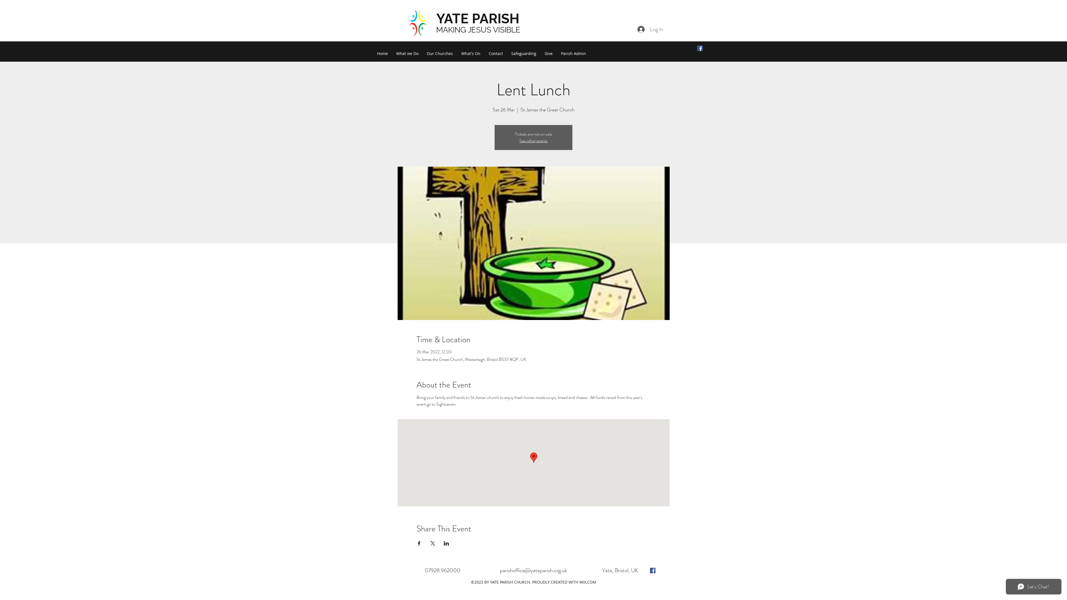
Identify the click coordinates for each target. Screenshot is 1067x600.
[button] (407, 54)
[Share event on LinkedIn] (446, 543)
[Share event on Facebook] (419, 543)
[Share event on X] (432, 543)
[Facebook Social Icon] (700, 48)
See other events (533, 141)
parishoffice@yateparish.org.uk (533, 570)
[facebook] (652, 570)
